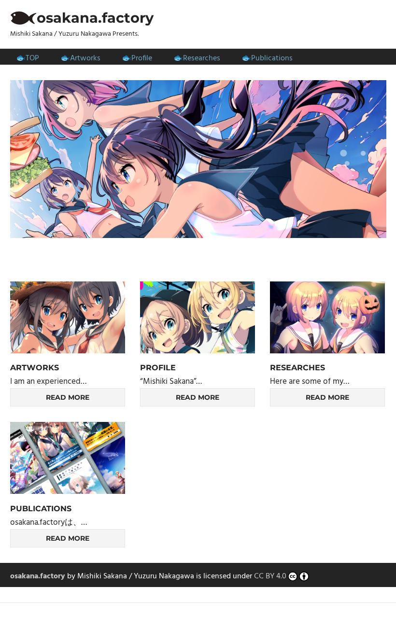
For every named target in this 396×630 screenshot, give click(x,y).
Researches (201, 58)
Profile (141, 58)
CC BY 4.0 (270, 577)
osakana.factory (95, 17)
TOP (32, 58)
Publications (272, 58)
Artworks (85, 58)
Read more (67, 397)
